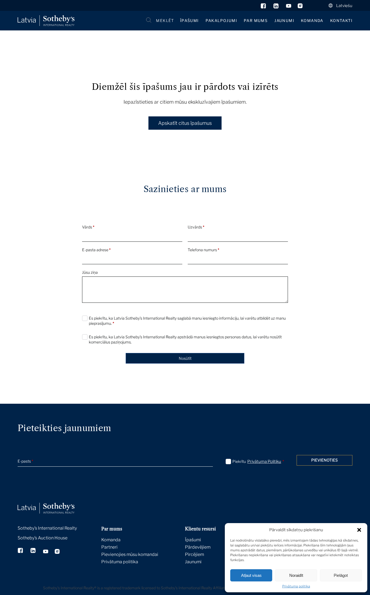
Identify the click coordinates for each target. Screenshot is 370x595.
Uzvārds (196, 227)
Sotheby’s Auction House (42, 537)
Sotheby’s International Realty (47, 528)
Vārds (88, 227)
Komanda (312, 20)
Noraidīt (296, 575)
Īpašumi (189, 20)
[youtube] (288, 7)
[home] (53, 502)
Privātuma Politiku (264, 461)
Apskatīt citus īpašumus (185, 123)
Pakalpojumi (221, 20)
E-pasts (25, 461)
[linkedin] (276, 7)
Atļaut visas (251, 575)
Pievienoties (324, 460)
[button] (359, 530)
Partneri (109, 547)
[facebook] (264, 7)
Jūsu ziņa (90, 272)
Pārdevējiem (197, 547)
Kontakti (341, 20)
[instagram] (300, 7)
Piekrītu (258, 461)
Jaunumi (284, 20)
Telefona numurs (203, 249)
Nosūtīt (185, 358)
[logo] (46, 20)
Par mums (256, 20)
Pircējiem (194, 554)
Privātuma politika (296, 586)
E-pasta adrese (96, 249)
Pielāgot (341, 575)
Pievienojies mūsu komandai (129, 554)
